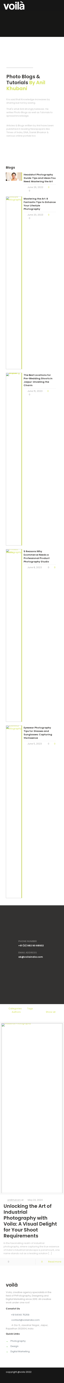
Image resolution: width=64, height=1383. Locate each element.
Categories (15, 1008)
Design (14, 1346)
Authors (16, 1012)
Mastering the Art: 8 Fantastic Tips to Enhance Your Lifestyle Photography (40, 204)
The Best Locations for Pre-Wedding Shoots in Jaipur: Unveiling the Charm (38, 380)
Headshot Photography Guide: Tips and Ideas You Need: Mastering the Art (40, 178)
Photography (18, 1341)
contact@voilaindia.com (25, 1320)
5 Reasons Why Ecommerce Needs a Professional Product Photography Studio (37, 556)
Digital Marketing (20, 1351)
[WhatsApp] (27, 1379)
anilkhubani (14, 1200)
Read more (54, 1261)
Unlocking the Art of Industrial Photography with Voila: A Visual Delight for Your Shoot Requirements (30, 1221)
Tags (30, 1008)
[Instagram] (37, 1379)
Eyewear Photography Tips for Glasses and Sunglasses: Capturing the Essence (38, 733)
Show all (50, 1012)
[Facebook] (32, 1379)
